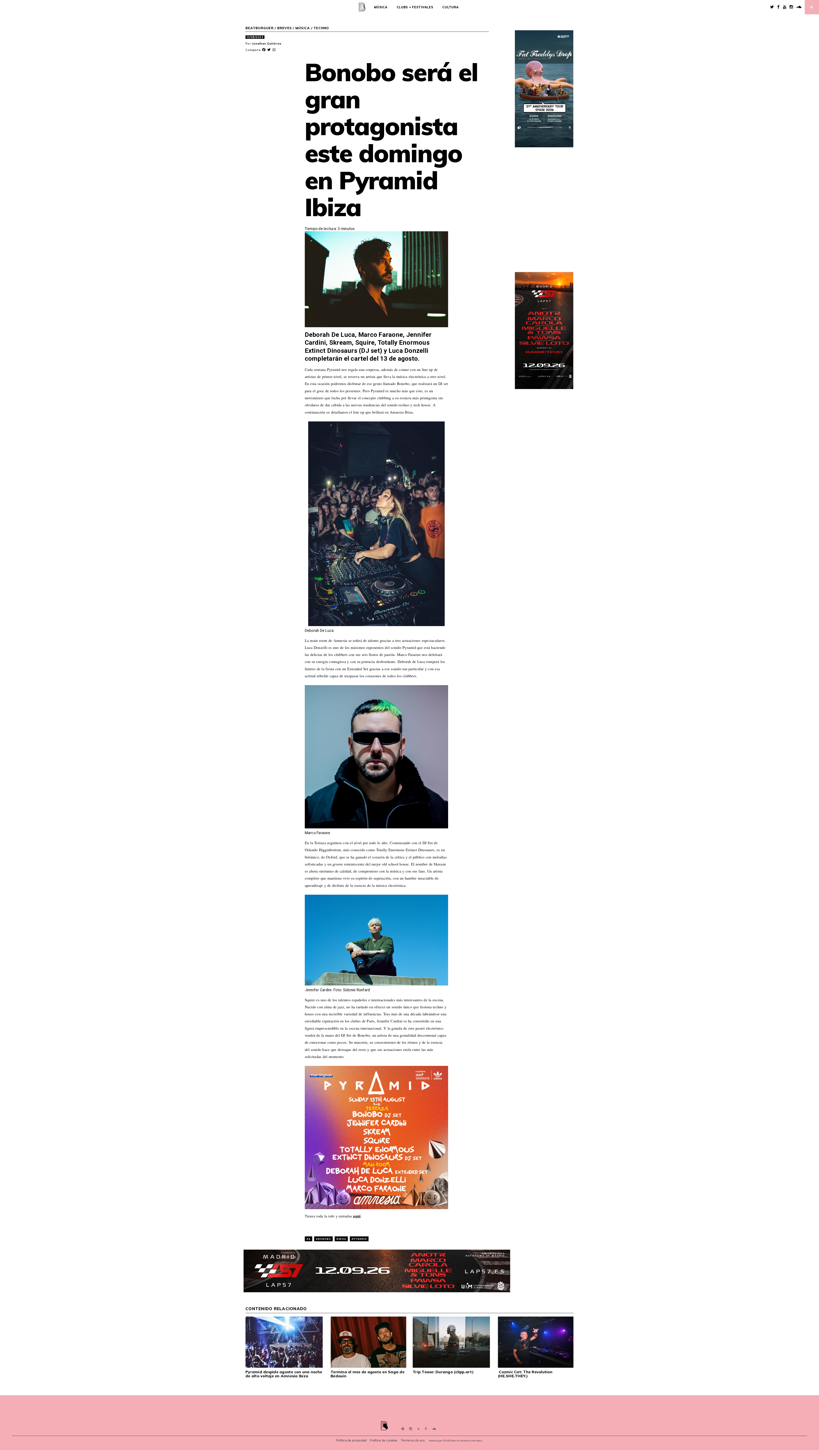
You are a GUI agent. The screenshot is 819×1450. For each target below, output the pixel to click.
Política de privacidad (351, 1440)
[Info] (402, 1428)
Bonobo (324, 1238)
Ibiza (342, 1238)
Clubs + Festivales (415, 7)
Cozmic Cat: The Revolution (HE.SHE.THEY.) (525, 1374)
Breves (284, 28)
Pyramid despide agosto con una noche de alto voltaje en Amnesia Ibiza (283, 1374)
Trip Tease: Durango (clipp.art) (443, 1371)
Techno (321, 28)
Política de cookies (383, 1440)
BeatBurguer (259, 28)
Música (380, 7)
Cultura (450, 7)
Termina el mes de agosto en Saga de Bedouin (367, 1374)
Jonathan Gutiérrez (266, 43)
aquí (356, 1216)
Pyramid (360, 1238)
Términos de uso (413, 1440)
